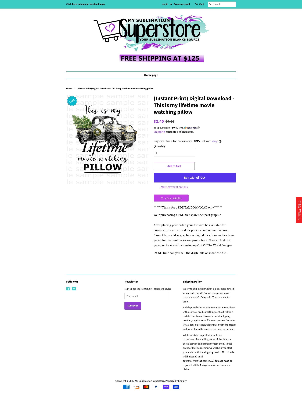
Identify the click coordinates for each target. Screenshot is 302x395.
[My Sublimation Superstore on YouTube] (74, 289)
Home (69, 88)
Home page (151, 75)
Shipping (159, 132)
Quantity (160, 146)
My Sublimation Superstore (149, 380)
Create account (182, 4)
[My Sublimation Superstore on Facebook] (68, 289)
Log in (165, 4)
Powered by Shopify (176, 380)
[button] (195, 127)
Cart (201, 4)
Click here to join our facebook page (85, 4)
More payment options (174, 187)
